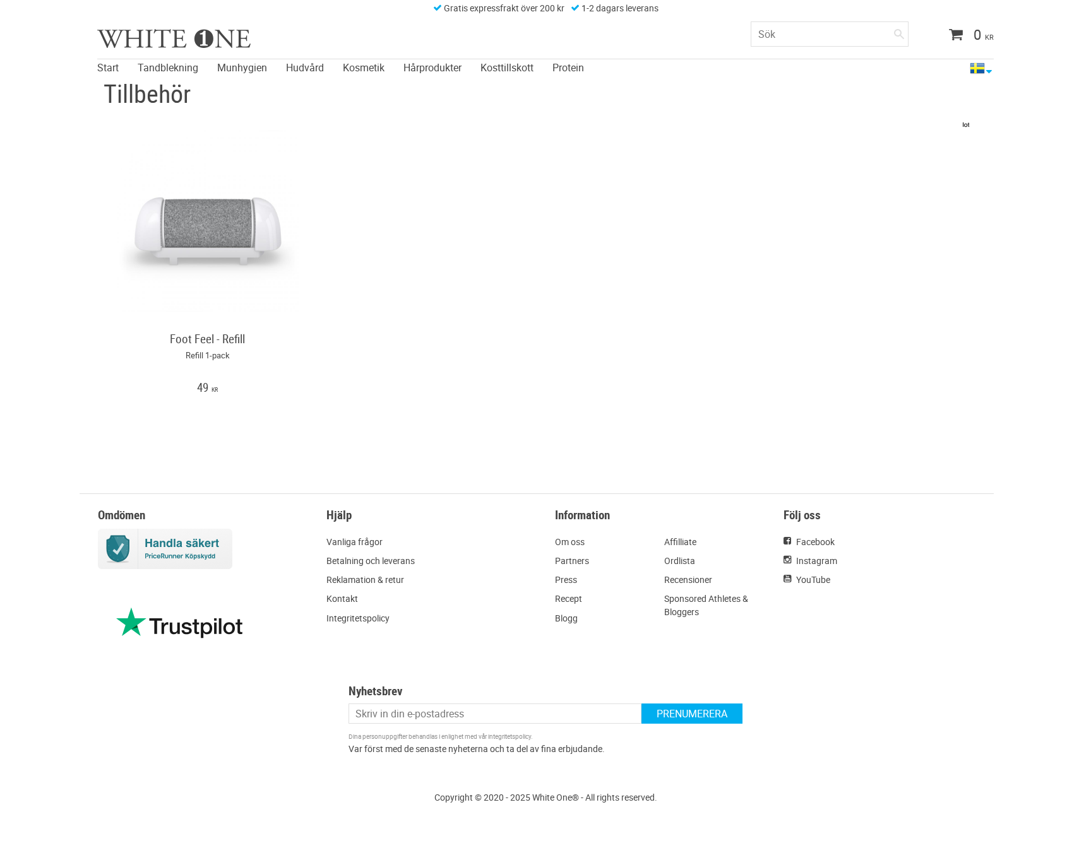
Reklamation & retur (365, 579)
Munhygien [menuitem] (242, 67)
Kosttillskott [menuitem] (507, 67)
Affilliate (680, 542)
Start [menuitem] (108, 67)
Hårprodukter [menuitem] (432, 67)
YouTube (813, 579)
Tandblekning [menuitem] (168, 67)
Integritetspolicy (358, 618)
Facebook (815, 542)
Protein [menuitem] (568, 67)
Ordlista (679, 561)
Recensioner (688, 579)
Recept (568, 598)
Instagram (816, 561)
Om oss (570, 542)
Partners (572, 561)
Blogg (566, 618)
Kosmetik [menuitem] (364, 67)
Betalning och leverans (370, 561)
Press (566, 579)
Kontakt (342, 598)
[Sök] (899, 31)
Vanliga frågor (354, 542)
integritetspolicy (509, 736)
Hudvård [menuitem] (305, 67)
